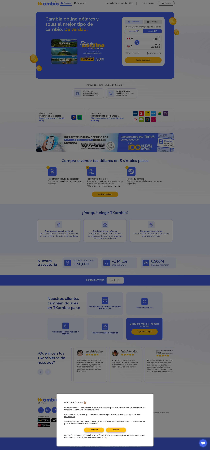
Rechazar (94, 430)
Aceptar (116, 430)
